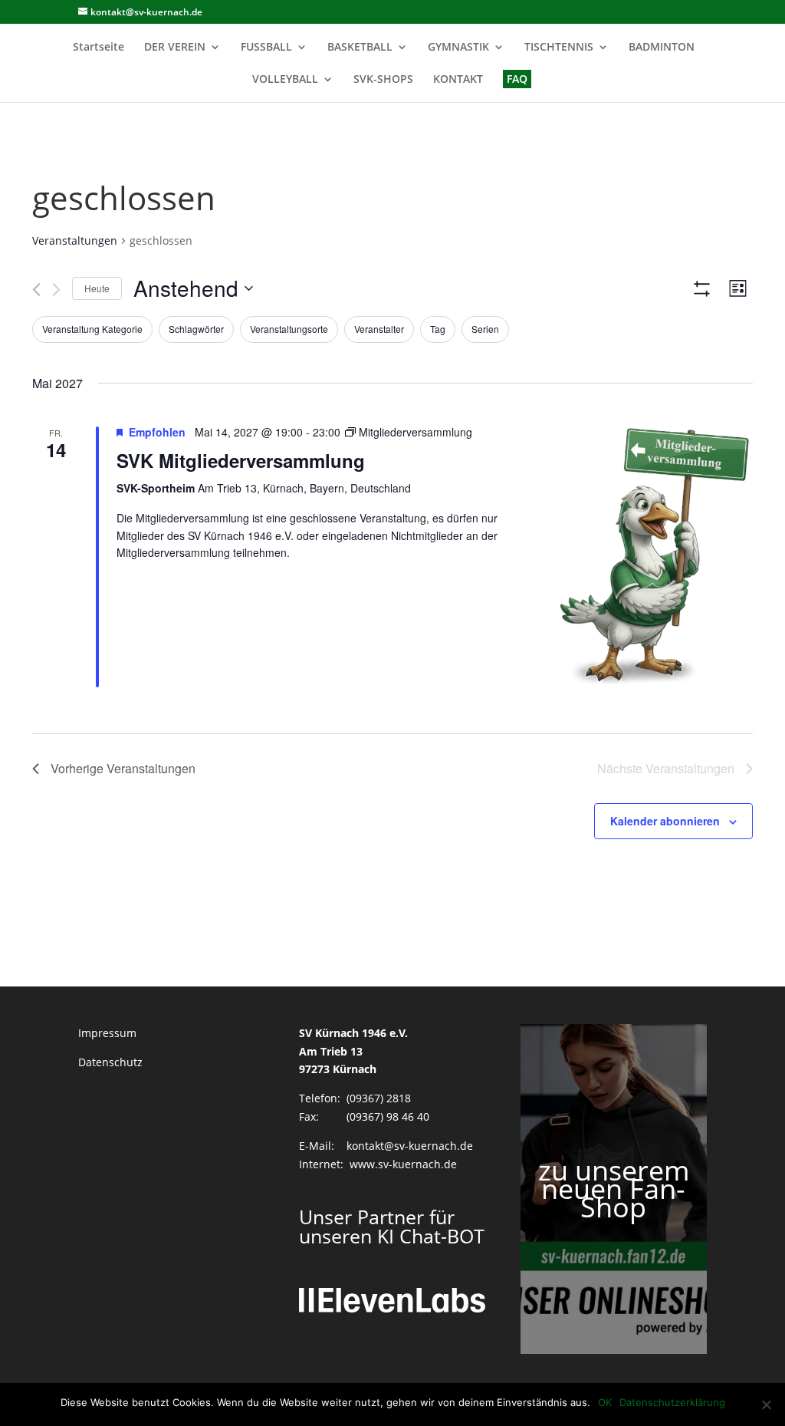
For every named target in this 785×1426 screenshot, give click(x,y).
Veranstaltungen (74, 240)
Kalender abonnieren (665, 820)
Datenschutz (110, 1062)
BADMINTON (662, 47)
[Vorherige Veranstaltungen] (36, 289)
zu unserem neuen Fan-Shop (613, 1188)
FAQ (517, 78)
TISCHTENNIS (558, 47)
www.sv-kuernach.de (403, 1164)
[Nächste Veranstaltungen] (56, 289)
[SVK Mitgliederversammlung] (645, 553)
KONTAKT (458, 80)
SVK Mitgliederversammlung (241, 460)
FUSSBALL (266, 47)
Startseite (98, 47)
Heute (97, 288)
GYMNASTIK (458, 47)
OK (605, 1402)
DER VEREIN (174, 47)
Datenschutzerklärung (672, 1402)
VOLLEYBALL (285, 80)
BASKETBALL (359, 47)
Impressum (107, 1033)
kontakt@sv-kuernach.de (410, 1145)
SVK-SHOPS (383, 80)
